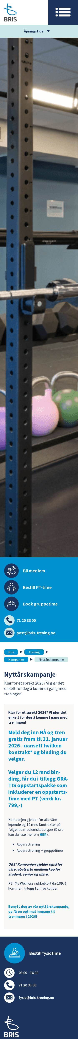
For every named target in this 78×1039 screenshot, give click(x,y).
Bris (11, 652)
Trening (34, 652)
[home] (24, 12)
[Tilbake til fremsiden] (11, 1027)
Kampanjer (16, 659)
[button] (63, 12)
